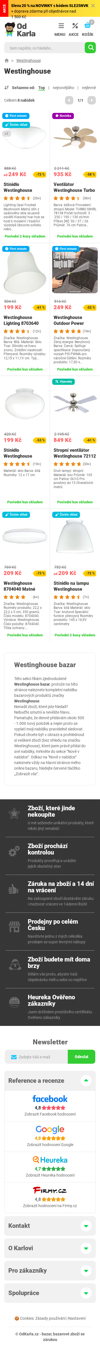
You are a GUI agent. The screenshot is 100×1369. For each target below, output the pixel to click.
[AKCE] (73, 26)
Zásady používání (50, 1318)
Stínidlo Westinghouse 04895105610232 (21, 456)
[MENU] (59, 26)
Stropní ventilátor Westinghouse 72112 (75, 453)
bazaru (31, 768)
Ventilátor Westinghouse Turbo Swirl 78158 (74, 190)
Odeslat (81, 1056)
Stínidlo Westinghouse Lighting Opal (18, 190)
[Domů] (6, 60)
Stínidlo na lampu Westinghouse (71, 586)
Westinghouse (28, 60)
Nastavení (77, 1318)
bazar (46, 1334)
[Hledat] (90, 47)
